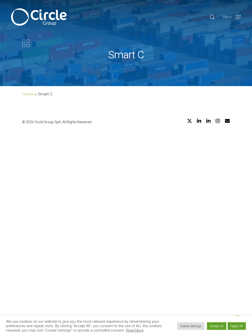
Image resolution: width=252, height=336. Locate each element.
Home (28, 94)
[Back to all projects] (26, 43)
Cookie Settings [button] (191, 326)
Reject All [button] (237, 326)
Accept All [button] (216, 326)
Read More (134, 330)
